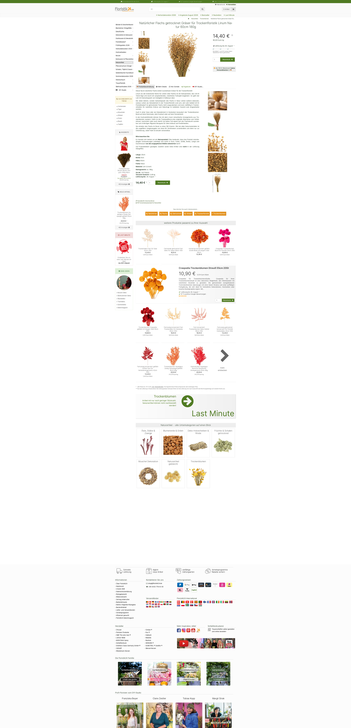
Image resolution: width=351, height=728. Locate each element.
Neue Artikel (125, 192)
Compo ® (149, 630)
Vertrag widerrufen (122, 599)
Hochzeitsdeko (121, 52)
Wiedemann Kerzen (123, 651)
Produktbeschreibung (146, 87)
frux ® (148, 632)
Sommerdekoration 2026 (124, 76)
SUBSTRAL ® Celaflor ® (154, 646)
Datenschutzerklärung (124, 591)
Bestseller (205, 15)
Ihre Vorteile (174, 87)
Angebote (186, 87)
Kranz (120, 118)
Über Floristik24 (121, 583)
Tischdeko (121, 301)
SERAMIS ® (150, 643)
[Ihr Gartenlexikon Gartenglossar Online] (218, 673)
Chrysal (118, 630)
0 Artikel (226, 9)
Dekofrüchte (120, 31)
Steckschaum (120, 80)
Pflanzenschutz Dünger (124, 66)
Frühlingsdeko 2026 (123, 45)
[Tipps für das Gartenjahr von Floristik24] (159, 673)
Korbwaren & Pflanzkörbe (124, 59)
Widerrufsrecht (121, 597)
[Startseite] (188, 18)
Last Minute (229, 15)
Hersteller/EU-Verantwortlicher (145, 201)
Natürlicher (152, 214)
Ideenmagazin (122, 308)
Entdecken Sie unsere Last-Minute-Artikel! (124, 260)
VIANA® (119, 648)
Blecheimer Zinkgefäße (124, 28)
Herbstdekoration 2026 (166, 15)
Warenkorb (220, 4)
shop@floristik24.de (155, 583)
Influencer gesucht (122, 615)
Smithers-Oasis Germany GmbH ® (128, 646)
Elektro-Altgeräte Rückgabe (126, 605)
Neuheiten (217, 15)
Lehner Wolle (120, 638)
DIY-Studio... (199, 87)
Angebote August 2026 (188, 15)
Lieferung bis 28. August (161, 1)
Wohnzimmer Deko (124, 296)
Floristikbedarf (121, 42)
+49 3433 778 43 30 (155, 587)
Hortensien (122, 106)
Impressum (120, 586)
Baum (120, 121)
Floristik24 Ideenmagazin (125, 618)
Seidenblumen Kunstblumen (124, 73)
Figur (119, 109)
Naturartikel (194, 18)
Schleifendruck (121, 643)
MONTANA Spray (122, 640)
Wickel (120, 115)
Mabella (148, 638)
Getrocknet (176, 214)
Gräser (189, 214)
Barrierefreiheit (121, 607)
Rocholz (148, 640)
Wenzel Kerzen (151, 648)
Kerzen (118, 55)
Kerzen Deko (122, 293)
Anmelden (232, 4)
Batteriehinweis (121, 602)
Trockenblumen (204, 18)
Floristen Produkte (122, 632)
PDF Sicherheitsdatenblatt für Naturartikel (149, 203)
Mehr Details (162, 87)
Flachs (164, 214)
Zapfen (120, 124)
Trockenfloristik (203, 214)
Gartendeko (121, 304)
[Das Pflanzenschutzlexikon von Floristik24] (189, 673)
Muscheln (121, 112)
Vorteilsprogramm (122, 613)
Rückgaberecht (121, 594)
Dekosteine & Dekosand (124, 35)
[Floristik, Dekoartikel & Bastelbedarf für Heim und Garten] (126, 9)
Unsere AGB (120, 589)
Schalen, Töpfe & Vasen (124, 69)
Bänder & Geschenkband (124, 25)
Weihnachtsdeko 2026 (123, 86)
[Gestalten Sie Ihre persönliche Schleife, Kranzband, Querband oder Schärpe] (130, 673)
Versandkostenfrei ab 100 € (131, 1)
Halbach (149, 635)
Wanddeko (121, 299)
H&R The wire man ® (123, 635)
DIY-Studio (122, 90)
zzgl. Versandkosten (157, 386)
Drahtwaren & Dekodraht (124, 38)
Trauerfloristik (120, 83)
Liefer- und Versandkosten (125, 610)
